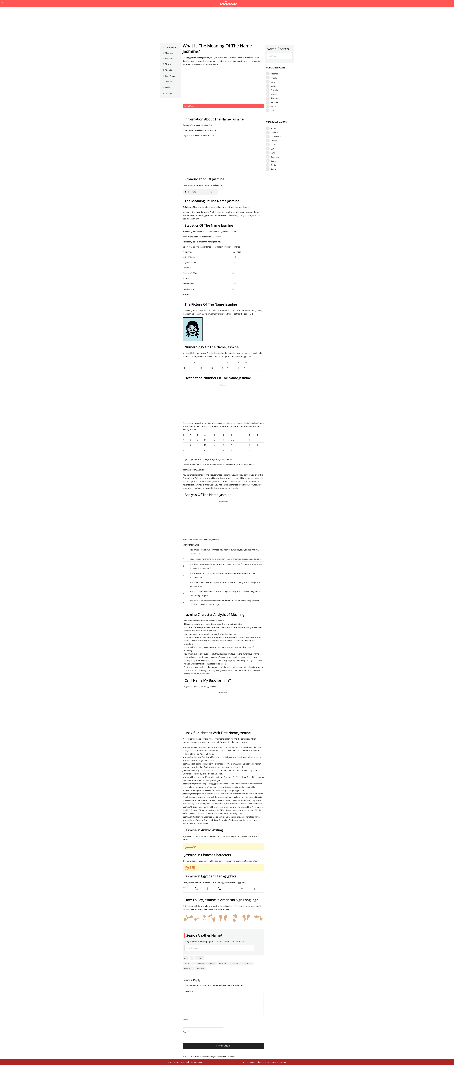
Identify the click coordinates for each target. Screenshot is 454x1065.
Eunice (273, 149)
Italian (188, 1062)
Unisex (176, 1062)
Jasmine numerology (224, 963)
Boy (171, 1062)
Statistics (168, 58)
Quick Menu (169, 47)
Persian (199, 958)
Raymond (275, 98)
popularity (200, 968)
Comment (188, 991)
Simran (274, 169)
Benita (273, 165)
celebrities (200, 963)
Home (185, 1056)
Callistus (274, 132)
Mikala (274, 94)
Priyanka (274, 90)
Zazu (273, 110)
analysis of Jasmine (189, 963)
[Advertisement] (227, 26)
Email (186, 1032)
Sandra (274, 140)
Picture (167, 64)
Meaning (168, 53)
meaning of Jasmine (237, 963)
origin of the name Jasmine (189, 968)
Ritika (273, 106)
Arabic (167, 87)
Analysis (167, 70)
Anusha (274, 78)
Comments (169, 93)
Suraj (273, 82)
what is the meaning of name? (227, 4)
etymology (212, 963)
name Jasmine (249, 963)
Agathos (274, 73)
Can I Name (169, 76)
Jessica (274, 86)
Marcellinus (276, 136)
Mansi (273, 144)
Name (186, 1019)
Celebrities (169, 81)
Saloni (273, 161)
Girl (185, 958)
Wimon (246, 1062)
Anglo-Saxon (197, 1062)
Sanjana (274, 102)
